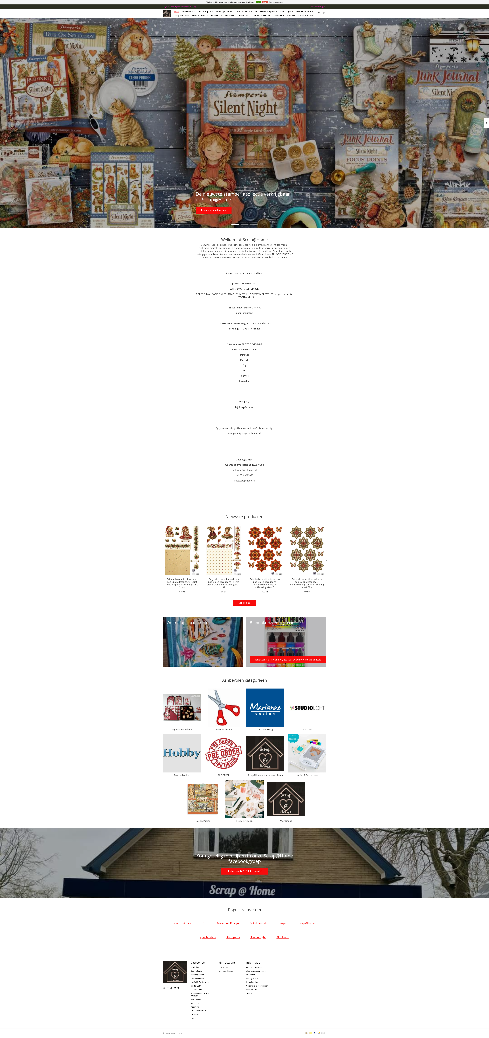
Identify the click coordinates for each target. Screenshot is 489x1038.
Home (176, 11)
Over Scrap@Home (254, 967)
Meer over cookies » (276, 2)
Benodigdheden (223, 729)
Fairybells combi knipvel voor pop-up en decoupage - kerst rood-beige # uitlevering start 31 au (182, 583)
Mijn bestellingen (226, 971)
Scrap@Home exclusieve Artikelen (265, 775)
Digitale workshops (182, 729)
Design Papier (203, 820)
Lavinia (193, 1018)
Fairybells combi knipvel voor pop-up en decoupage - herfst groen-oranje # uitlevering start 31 (223, 583)
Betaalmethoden (253, 982)
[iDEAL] (310, 1033)
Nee (264, 2)
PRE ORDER (216, 15)
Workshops (286, 820)
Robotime (195, 1007)
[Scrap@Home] (167, 13)
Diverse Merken (182, 775)
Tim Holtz (195, 1003)
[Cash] (306, 1033)
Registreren (223, 967)
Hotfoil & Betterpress (307, 775)
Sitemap (249, 993)
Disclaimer (250, 974)
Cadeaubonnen (305, 15)
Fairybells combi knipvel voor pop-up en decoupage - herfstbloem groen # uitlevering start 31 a (307, 583)
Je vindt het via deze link (214, 210)
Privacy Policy (252, 978)
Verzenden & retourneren (257, 985)
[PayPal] (314, 1033)
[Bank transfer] (323, 1033)
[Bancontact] (318, 1033)
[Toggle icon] (319, 13)
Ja (258, 2)
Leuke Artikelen (244, 820)
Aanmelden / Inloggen (317, 7)
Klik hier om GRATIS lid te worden (244, 870)
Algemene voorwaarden (256, 971)
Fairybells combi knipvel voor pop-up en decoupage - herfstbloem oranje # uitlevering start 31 (265, 583)
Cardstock (195, 1014)
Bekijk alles (244, 602)
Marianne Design (265, 729)
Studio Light (306, 729)
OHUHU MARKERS (261, 15)
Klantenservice (252, 989)
